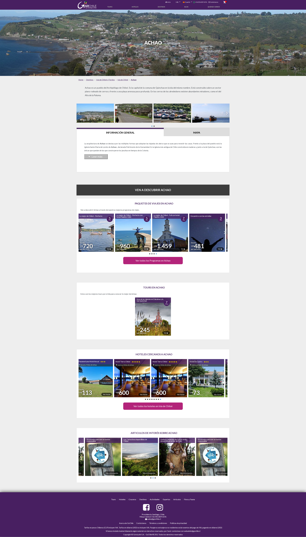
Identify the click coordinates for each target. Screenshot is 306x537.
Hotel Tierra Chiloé (94, 362)
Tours (109, 7)
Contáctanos (214, 2)
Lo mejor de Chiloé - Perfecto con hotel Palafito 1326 (94, 216)
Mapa (196, 132)
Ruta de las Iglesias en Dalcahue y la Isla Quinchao (150, 300)
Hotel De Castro (165, 362)
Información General (120, 132)
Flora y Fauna (189, 499)
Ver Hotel (110, 394)
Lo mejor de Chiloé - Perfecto (203, 216)
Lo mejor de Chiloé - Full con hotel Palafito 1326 (131, 216)
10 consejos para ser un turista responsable (159, 440)
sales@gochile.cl (154, 519)
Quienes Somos (214, 7)
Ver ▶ (110, 249)
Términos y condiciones (158, 523)
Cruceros (132, 499)
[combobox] (176, 2)
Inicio (169, 2)
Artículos (177, 499)
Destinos (161, 7)
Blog (186, 7)
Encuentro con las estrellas (165, 216)
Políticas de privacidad (178, 523)
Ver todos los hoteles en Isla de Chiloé (153, 406)
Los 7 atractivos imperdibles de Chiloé (85, 440)
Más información (99, 473)
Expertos (166, 499)
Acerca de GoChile (126, 523)
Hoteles (135, 7)
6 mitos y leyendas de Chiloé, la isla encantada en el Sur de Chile (123, 440)
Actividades (155, 499)
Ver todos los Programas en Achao (153, 260)
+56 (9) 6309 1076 (201, 2)
